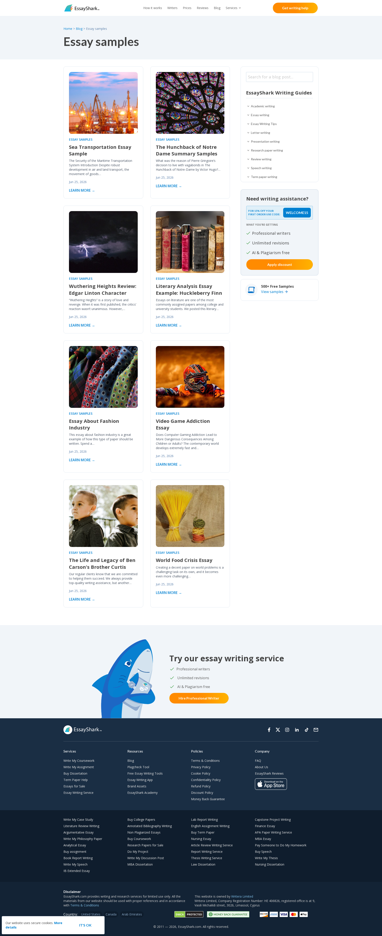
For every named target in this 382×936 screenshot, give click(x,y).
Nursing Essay (201, 839)
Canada (111, 914)
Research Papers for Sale (145, 845)
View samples (272, 291)
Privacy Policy (200, 767)
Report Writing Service (207, 851)
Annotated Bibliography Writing (149, 826)
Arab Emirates (132, 914)
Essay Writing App (140, 780)
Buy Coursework (139, 839)
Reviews (202, 8)
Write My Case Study (78, 819)
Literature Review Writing (81, 826)
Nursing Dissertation (269, 864)
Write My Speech (75, 864)
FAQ (258, 760)
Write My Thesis (266, 858)
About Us (261, 767)
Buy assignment (74, 851)
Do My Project (137, 851)
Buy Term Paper (202, 832)
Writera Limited (242, 896)
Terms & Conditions (205, 760)
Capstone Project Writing (273, 819)
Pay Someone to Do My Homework (280, 845)
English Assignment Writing (210, 826)
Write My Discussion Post (145, 858)
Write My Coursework (78, 760)
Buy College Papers (141, 819)
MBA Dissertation (140, 864)
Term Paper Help (75, 780)
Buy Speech (263, 851)
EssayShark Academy (142, 792)
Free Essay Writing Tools (145, 773)
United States (90, 914)
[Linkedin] (297, 730)
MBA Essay (263, 839)
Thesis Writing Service (206, 858)
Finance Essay (265, 826)
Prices (187, 8)
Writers (172, 8)
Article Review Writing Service (212, 845)
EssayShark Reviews (269, 773)
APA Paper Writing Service (273, 832)
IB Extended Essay (76, 871)
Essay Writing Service (78, 792)
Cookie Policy (200, 773)
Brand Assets (136, 786)
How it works (152, 8)
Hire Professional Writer (199, 698)
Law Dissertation (203, 864)
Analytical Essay (74, 845)
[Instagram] (287, 730)
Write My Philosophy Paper (82, 839)
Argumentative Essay (78, 832)
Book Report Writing (78, 858)
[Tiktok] (307, 730)
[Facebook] (269, 729)
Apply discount (279, 264)
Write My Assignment (78, 767)
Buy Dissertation (75, 773)
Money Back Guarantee (208, 799)
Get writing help (295, 8)
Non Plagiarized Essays (143, 832)
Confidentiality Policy (206, 780)
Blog (217, 8)
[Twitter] (278, 729)
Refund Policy (200, 786)
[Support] (316, 729)
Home (68, 28)
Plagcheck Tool (138, 767)
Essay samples (80, 139)
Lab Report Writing (204, 819)
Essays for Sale (74, 786)
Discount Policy (202, 792)
